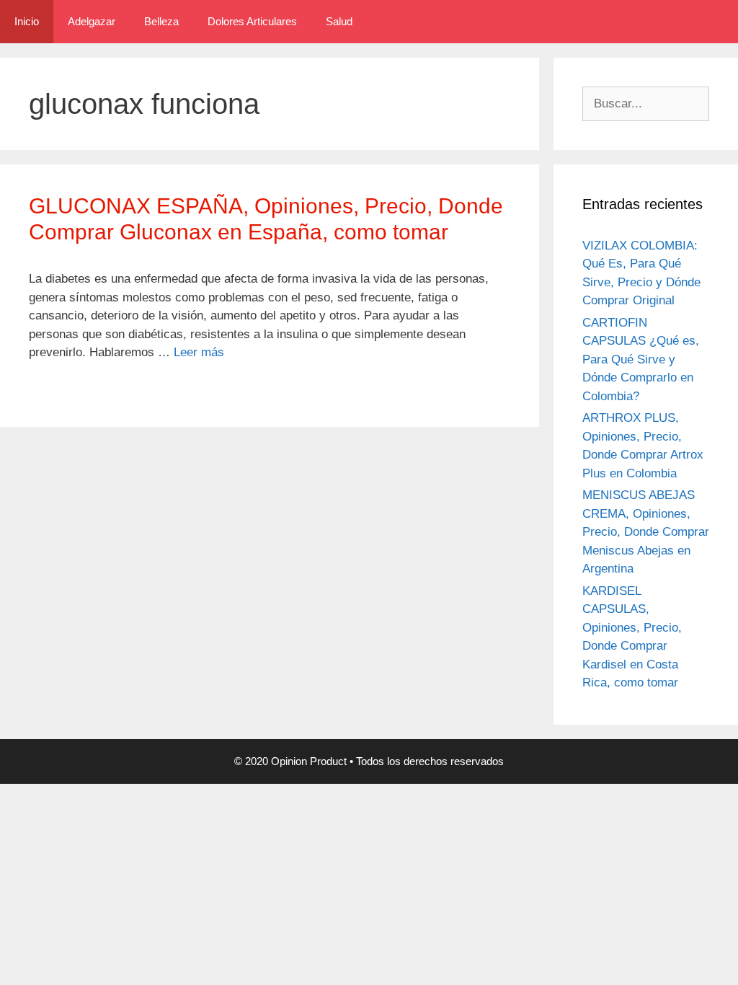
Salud (339, 21)
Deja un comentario (89, 389)
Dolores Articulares (252, 21)
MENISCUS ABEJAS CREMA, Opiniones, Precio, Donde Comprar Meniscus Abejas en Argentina (645, 531)
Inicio (26, 21)
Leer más (199, 352)
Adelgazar (91, 21)
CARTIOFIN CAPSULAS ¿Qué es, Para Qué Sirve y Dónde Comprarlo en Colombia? (640, 359)
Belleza (161, 21)
